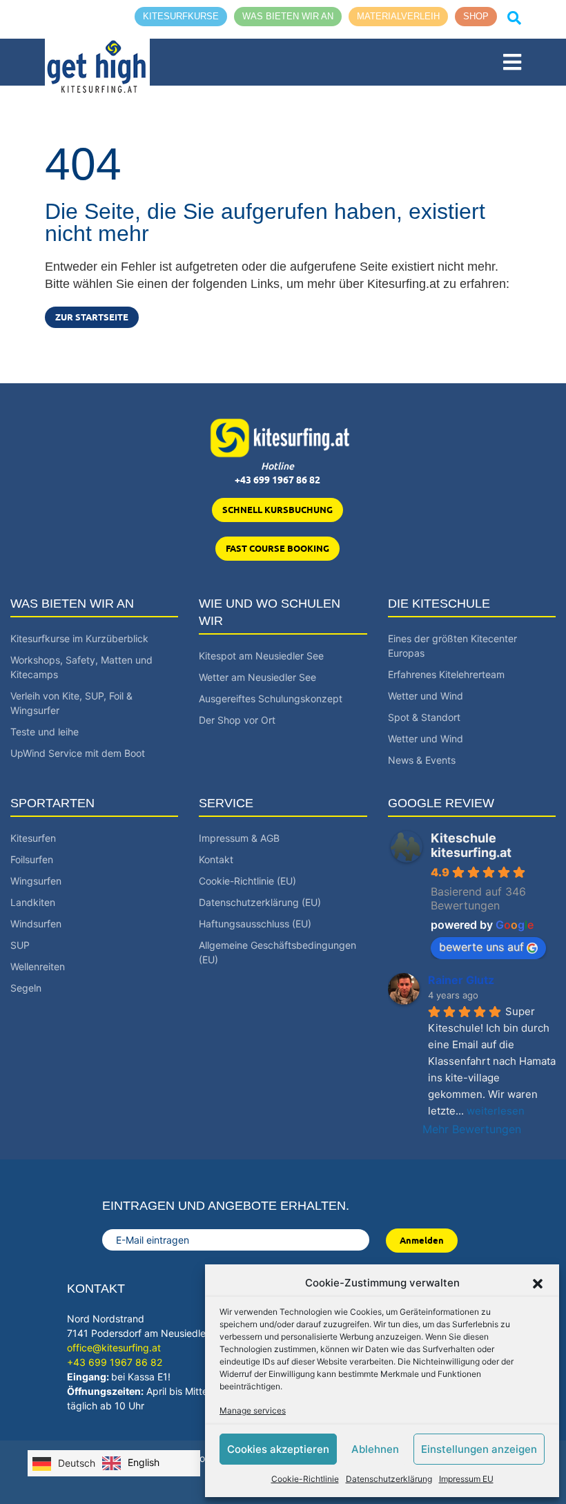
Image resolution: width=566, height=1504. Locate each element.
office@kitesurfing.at (114, 1347)
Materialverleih (398, 16)
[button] (538, 1283)
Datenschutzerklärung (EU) (260, 902)
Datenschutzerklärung (389, 1479)
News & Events (422, 760)
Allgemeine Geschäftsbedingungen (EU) (277, 952)
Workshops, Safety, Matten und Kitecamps (81, 667)
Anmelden (422, 1240)
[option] (130, 1463)
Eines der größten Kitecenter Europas (452, 646)
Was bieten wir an (287, 16)
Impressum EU (466, 1479)
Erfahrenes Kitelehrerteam (446, 674)
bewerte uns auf (481, 947)
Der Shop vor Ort (237, 720)
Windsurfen (35, 923)
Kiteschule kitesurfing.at (471, 845)
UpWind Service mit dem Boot (77, 753)
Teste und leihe (44, 731)
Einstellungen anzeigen (479, 1449)
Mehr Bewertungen (471, 1129)
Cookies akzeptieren (278, 1449)
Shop (476, 16)
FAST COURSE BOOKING (277, 548)
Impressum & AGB (239, 838)
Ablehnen (375, 1449)
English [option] (143, 1462)
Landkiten (32, 902)
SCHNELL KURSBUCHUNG (277, 509)
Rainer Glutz (461, 980)
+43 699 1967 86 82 (277, 479)
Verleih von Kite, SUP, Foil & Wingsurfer (71, 703)
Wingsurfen (35, 881)
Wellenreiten (37, 966)
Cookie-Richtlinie (305, 1479)
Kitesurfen (33, 838)
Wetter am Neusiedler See (257, 677)
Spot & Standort (424, 717)
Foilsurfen (31, 859)
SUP (20, 945)
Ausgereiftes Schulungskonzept (270, 698)
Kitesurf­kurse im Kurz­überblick (79, 638)
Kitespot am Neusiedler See (261, 656)
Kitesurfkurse (181, 16)
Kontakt (216, 859)
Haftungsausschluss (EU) (255, 923)
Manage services (252, 1410)
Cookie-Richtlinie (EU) (247, 881)
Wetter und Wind (425, 696)
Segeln (25, 988)
